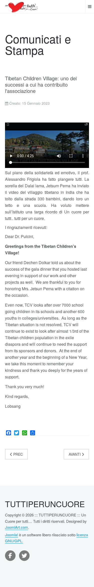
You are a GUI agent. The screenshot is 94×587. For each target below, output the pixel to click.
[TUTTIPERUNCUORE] (21, 6)
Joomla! (11, 534)
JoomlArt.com (16, 527)
